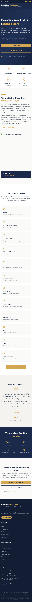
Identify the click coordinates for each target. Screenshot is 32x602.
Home (2, 526)
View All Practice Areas (16, 367)
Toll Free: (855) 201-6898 (10, 575)
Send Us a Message (16, 487)
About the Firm (4, 529)
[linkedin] (6, 583)
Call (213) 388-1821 (17, 482)
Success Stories (5, 534)
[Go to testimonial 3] (17, 417)
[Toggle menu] (29, 5)
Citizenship (4, 556)
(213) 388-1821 (6, 1)
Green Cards (4, 551)
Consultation (17, 45)
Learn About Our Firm (7, 127)
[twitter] (10, 583)
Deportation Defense (6, 548)
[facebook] (2, 583)
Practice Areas (4, 531)
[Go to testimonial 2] (15, 417)
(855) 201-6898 (13, 492)
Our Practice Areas (16, 50)
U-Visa (2, 562)
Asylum (3, 546)
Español (28, 1)
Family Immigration (5, 554)
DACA (2, 559)
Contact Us (4, 537)
